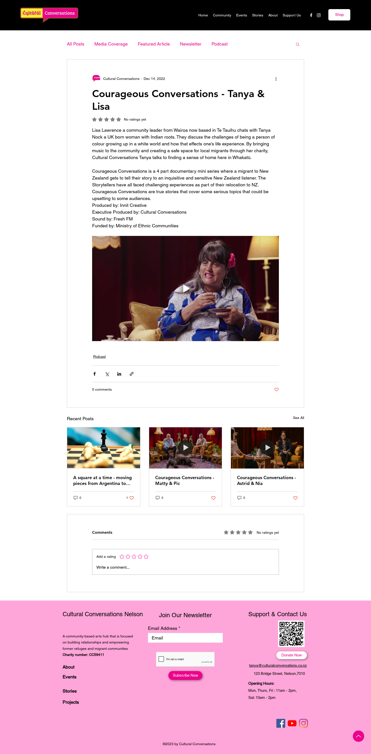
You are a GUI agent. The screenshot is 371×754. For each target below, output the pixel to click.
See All (298, 418)
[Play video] (185, 288)
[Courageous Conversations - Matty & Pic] (185, 447)
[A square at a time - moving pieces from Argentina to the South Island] (103, 447)
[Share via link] (131, 373)
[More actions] (276, 79)
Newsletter (190, 44)
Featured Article (154, 44)
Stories (70, 691)
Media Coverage (111, 44)
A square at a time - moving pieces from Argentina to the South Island (102, 480)
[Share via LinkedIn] (119, 373)
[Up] (358, 736)
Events (69, 676)
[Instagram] (318, 15)
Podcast (219, 44)
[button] (297, 44)
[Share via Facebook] (94, 373)
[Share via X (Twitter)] (106, 373)
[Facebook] (311, 15)
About (68, 667)
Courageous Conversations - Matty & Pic (184, 480)
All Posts (75, 44)
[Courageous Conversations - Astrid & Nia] (267, 447)
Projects (71, 702)
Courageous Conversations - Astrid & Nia (266, 480)
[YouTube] (292, 723)
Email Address (162, 628)
